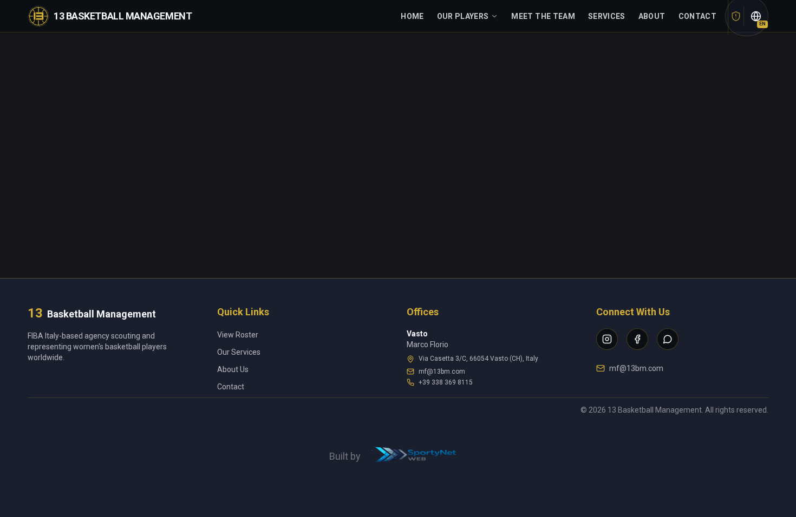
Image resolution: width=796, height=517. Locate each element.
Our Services (238, 352)
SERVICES (606, 16)
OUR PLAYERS (463, 16)
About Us (233, 369)
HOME (412, 16)
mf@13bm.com (442, 371)
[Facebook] (637, 339)
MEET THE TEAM (543, 16)
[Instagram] (607, 339)
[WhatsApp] (667, 339)
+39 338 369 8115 (446, 382)
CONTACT (697, 16)
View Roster (237, 334)
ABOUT (651, 16)
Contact (230, 386)
